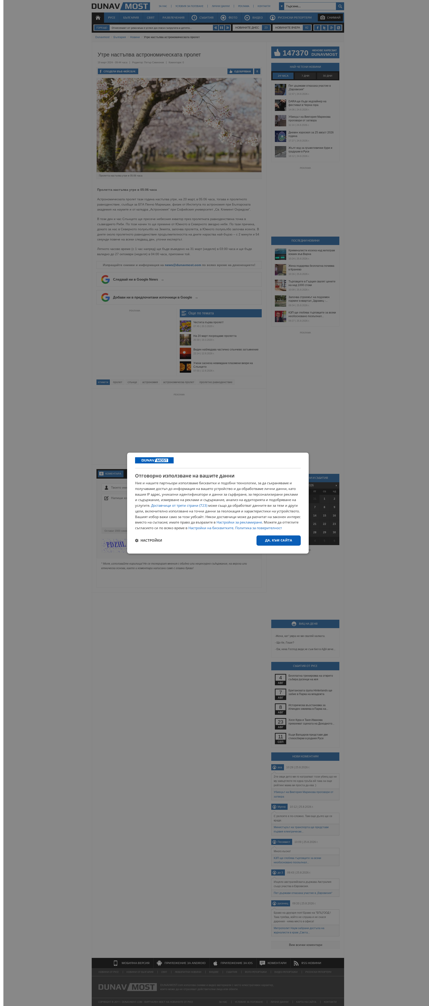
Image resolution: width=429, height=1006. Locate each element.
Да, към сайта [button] (278, 540)
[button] (148, 540)
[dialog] (218, 503)
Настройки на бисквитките (210, 528)
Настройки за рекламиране (239, 522)
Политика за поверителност (258, 528)
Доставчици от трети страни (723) (179, 505)
